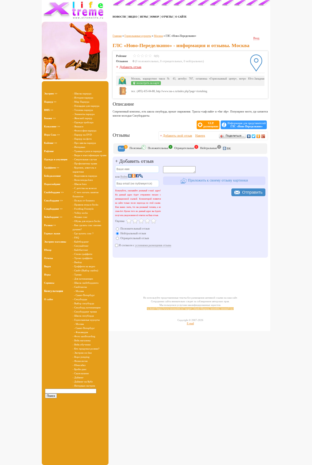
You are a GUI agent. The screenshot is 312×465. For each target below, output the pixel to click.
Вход (256, 38)
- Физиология (80, 361)
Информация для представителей (246, 125)
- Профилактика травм (85, 163)
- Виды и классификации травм (89, 155)
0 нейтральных (193, 61)
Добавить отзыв (130, 67)
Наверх (200, 135)
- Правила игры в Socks (85, 204)
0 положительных (147, 61)
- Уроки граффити (83, 258)
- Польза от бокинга (84, 200)
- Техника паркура (83, 110)
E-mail (190, 323)
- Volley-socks (80, 212)
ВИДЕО (132, 16)
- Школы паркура (82, 93)
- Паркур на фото (82, 138)
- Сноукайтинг (81, 245)
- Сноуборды (80, 299)
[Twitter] (253, 136)
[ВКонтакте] (248, 136)
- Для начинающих (83, 278)
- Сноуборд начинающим (86, 307)
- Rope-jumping (81, 356)
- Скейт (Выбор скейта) (85, 270)
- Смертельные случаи (85, 159)
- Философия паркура (84, 130)
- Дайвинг (78, 377)
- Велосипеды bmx (83, 180)
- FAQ (76, 237)
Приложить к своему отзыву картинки (217, 180)
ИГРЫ (144, 16)
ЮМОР (154, 16)
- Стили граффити (82, 254)
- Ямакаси (78, 126)
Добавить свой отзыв (177, 135)
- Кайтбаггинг (80, 250)
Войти (123, 176)
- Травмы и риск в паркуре (87, 151)
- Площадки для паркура (86, 105)
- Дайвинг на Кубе (83, 381)
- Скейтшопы (80, 287)
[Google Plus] (263, 136)
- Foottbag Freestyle (83, 208)
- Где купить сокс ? (83, 233)
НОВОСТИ (119, 16)
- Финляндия (80, 332)
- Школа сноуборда (83, 315)
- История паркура (83, 97)
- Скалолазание (81, 373)
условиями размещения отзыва (153, 245)
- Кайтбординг (81, 241)
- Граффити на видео (84, 266)
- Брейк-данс (80, 369)
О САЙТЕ (181, 16)
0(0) (156, 56)
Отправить (252, 192)
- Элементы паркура (84, 114)
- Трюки (77, 274)
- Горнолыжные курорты (86, 319)
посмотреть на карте (147, 83)
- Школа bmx (80, 184)
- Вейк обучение (82, 344)
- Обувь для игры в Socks (86, 221)
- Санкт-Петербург (84, 295)
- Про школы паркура (84, 143)
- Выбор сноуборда (83, 303)
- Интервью (79, 147)
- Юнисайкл (79, 365)
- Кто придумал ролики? (86, 348)
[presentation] (121, 149)
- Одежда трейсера (83, 122)
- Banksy (77, 262)
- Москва (78, 291)
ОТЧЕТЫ (167, 16)
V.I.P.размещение (211, 125)
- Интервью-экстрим (84, 385)
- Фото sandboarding (84, 336)
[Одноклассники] (258, 136)
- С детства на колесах (85, 188)
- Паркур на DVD (82, 134)
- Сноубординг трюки (85, 311)
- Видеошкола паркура (85, 175)
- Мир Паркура (81, 101)
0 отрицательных (171, 61)
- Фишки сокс (80, 217)
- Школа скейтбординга (85, 282)
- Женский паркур (82, 118)
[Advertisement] (75, 429)
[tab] (121, 149)
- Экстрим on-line (82, 352)
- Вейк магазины (81, 340)
